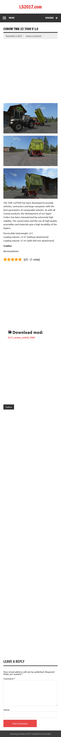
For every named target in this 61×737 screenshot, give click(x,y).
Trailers (8, 407)
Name (6, 709)
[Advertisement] (30, 69)
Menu (11, 17)
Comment (9, 678)
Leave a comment (34, 35)
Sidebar (49, 17)
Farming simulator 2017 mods (23, 733)
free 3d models (44, 733)
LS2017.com (30, 7)
